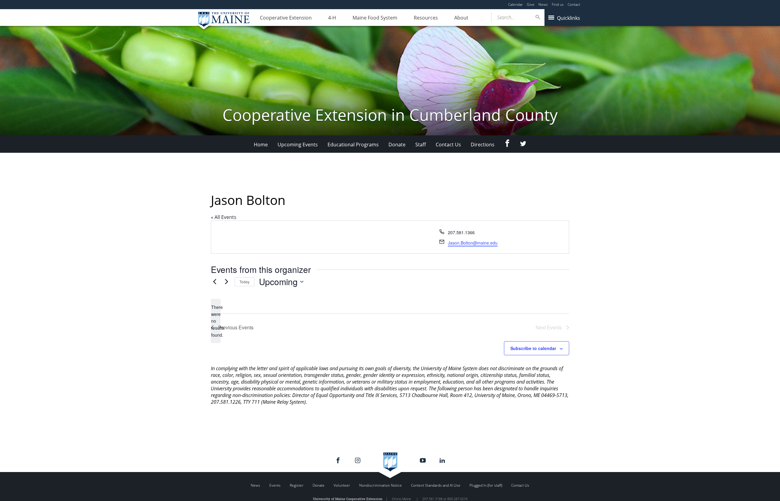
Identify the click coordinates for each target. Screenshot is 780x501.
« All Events (223, 217)
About (461, 17)
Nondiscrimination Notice (380, 485)
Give (530, 4)
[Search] (538, 17)
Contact (574, 4)
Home (261, 144)
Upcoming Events (298, 144)
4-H (332, 17)
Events (275, 485)
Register (296, 485)
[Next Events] (226, 281)
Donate (397, 144)
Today (244, 281)
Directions (483, 144)
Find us (558, 4)
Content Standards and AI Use (435, 485)
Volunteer (342, 485)
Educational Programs (353, 144)
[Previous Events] (214, 281)
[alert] (216, 321)
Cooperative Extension (286, 17)
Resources (426, 17)
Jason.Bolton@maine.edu (473, 243)
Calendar (515, 4)
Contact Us (448, 144)
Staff (420, 144)
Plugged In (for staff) (486, 485)
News (543, 4)
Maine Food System (375, 17)
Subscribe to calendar (533, 348)
